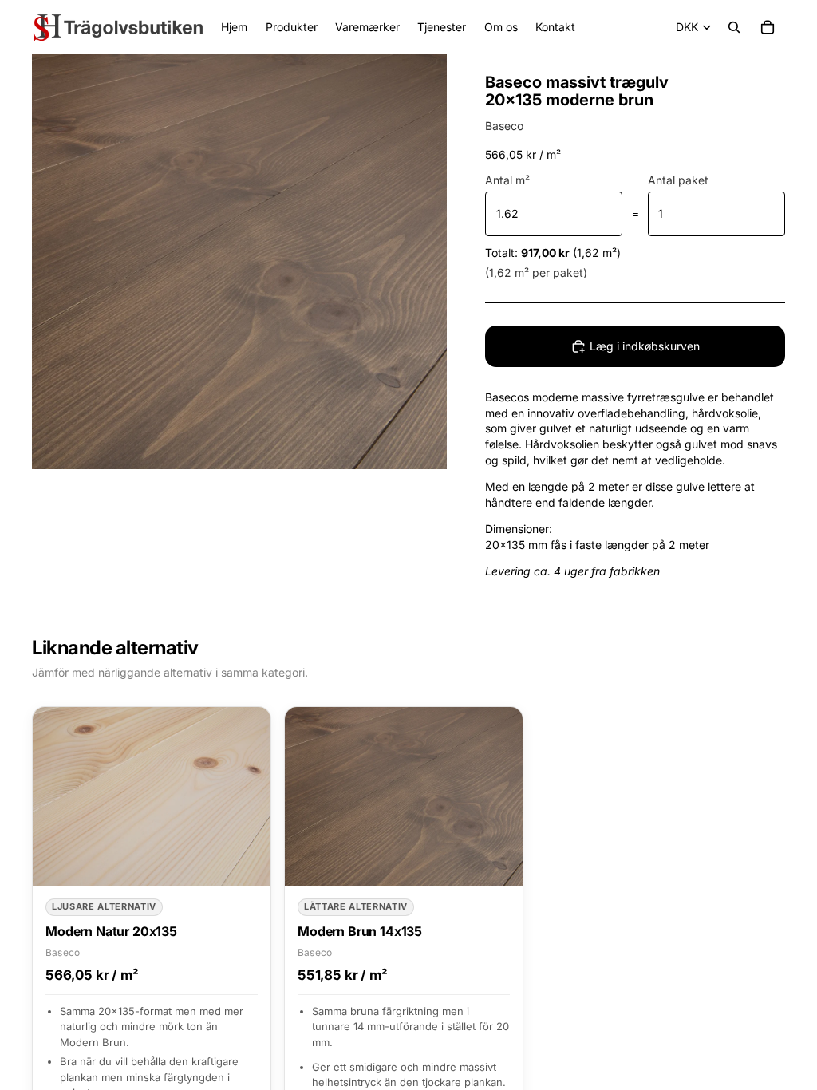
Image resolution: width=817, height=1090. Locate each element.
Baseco (504, 125)
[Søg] (734, 27)
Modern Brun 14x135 (360, 931)
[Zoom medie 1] (239, 261)
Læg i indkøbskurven (645, 346)
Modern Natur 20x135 (111, 931)
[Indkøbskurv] (767, 27)
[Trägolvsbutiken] (118, 27)
